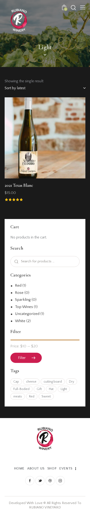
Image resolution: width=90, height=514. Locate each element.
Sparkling (23, 300)
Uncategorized (27, 314)
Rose (19, 293)
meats (17, 396)
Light (64, 389)
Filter (22, 358)
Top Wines (24, 307)
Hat (51, 389)
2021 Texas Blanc (19, 185)
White (20, 321)
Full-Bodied (21, 389)
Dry (71, 382)
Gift (39, 389)
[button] (32, 137)
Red (18, 285)
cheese (31, 382)
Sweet (46, 396)
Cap (16, 382)
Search (15, 261)
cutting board (53, 382)
